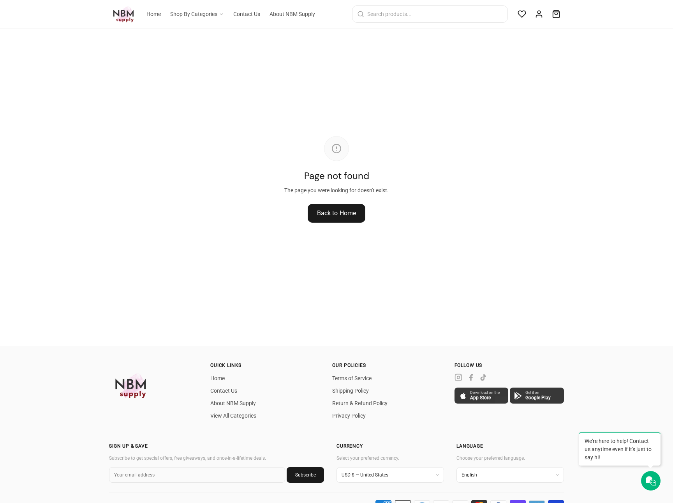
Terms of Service (352, 378)
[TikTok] (483, 377)
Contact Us (246, 14)
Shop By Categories (193, 14)
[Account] (539, 14)
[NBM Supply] (132, 385)
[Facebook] (471, 377)
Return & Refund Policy (360, 403)
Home (153, 14)
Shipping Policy (350, 391)
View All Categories (233, 416)
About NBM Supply (292, 14)
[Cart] (556, 14)
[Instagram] (458, 377)
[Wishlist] (522, 14)
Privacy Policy (349, 416)
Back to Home (336, 213)
